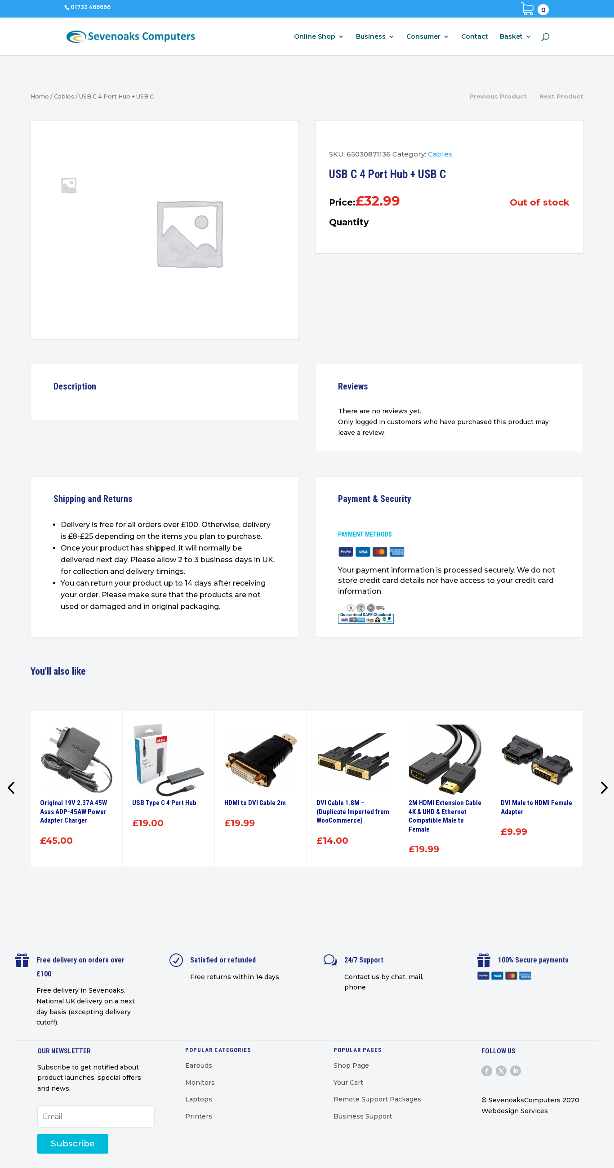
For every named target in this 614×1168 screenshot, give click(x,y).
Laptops (198, 1099)
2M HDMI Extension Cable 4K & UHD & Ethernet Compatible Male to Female (445, 816)
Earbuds (198, 1065)
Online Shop (314, 36)
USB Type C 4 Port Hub (164, 803)
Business (371, 36)
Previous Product (498, 96)
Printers (198, 1116)
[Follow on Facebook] (486, 1070)
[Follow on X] (501, 1070)
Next (601, 788)
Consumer (423, 36)
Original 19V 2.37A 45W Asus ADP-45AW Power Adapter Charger (73, 811)
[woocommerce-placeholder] (189, 233)
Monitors (200, 1082)
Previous (12, 788)
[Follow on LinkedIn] (515, 1070)
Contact (474, 36)
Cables (64, 96)
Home (40, 96)
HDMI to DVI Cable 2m (255, 803)
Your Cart (348, 1082)
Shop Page (351, 1065)
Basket (511, 36)
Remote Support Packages (377, 1099)
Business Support (363, 1116)
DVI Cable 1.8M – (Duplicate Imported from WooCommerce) (352, 811)
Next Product (561, 96)
